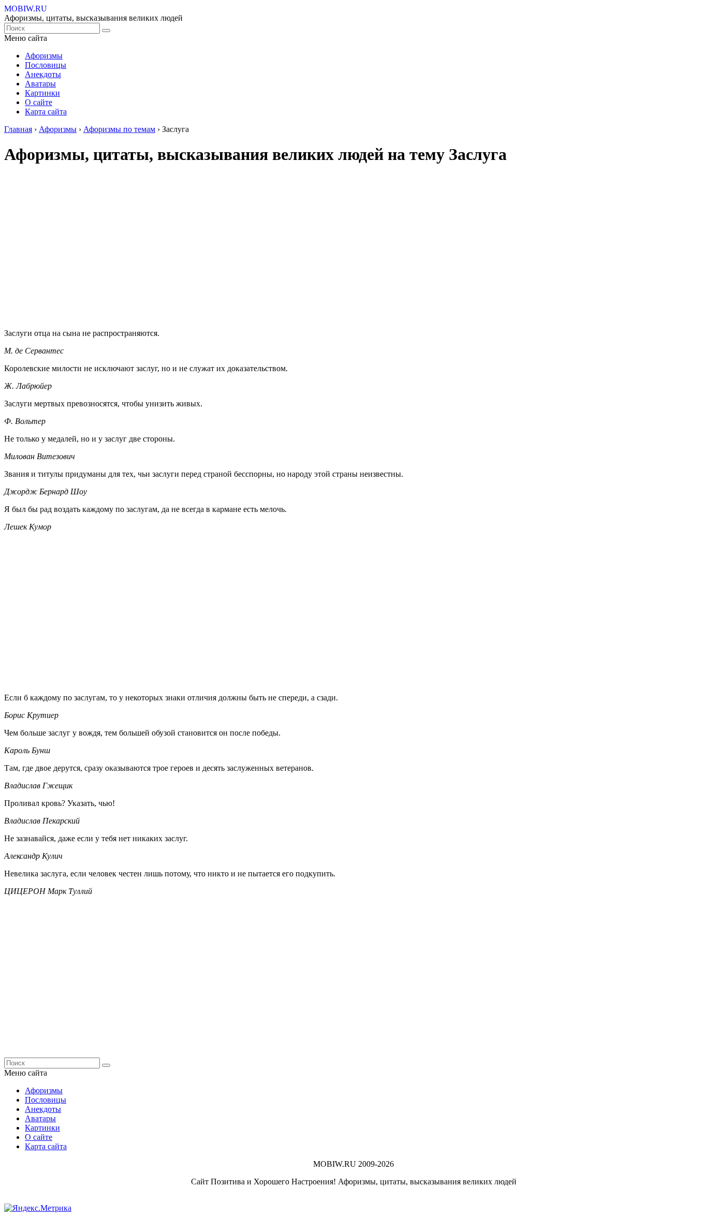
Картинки (42, 93)
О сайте (38, 102)
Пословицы (45, 65)
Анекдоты (43, 74)
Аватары (40, 83)
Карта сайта (46, 111)
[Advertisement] (314, 247)
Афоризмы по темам (119, 129)
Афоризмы (44, 55)
